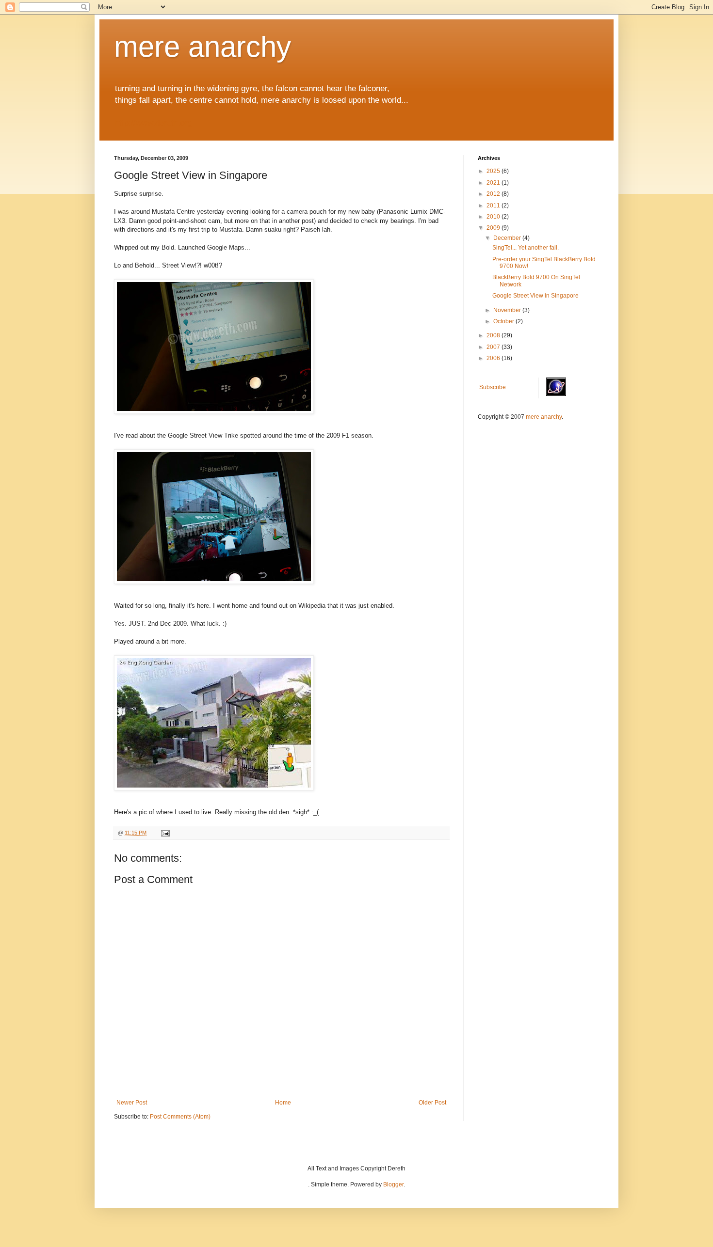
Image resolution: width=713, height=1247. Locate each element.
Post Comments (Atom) (180, 1116)
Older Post (432, 1102)
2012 (494, 193)
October (504, 321)
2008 (494, 335)
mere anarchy (202, 47)
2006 (494, 358)
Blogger (393, 1184)
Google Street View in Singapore (535, 295)
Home (283, 1102)
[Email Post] (165, 833)
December (507, 238)
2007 (494, 347)
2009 (494, 227)
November (507, 310)
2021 (494, 182)
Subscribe (492, 387)
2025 (494, 171)
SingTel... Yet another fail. (525, 247)
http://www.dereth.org (153, 122)
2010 (494, 216)
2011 (494, 205)
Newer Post (131, 1102)
